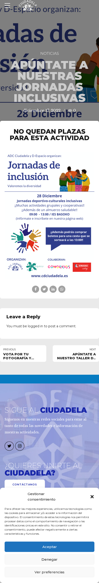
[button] (92, 496)
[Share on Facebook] (35, 289)
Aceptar (49, 547)
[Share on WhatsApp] (61, 289)
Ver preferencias (49, 572)
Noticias (49, 53)
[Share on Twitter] (44, 289)
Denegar (49, 559)
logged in (35, 326)
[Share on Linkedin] (53, 289)
